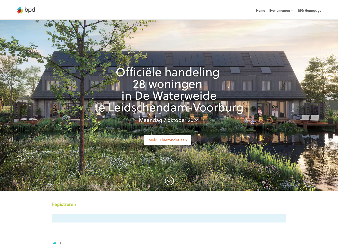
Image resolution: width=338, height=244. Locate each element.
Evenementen (279, 10)
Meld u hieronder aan (167, 140)
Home (260, 10)
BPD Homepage (309, 10)
